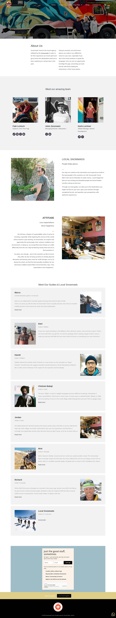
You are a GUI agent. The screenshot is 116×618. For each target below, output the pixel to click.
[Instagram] (20, 134)
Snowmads (45, 53)
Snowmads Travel (50, 615)
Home (53, 5)
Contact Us (97, 5)
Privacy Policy (67, 615)
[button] (105, 5)
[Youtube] (23, 134)
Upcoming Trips (74, 5)
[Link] (14, 134)
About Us (62, 5)
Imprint (72, 615)
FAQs (87, 5)
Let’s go (67, 562)
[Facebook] (17, 134)
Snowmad (41, 520)
